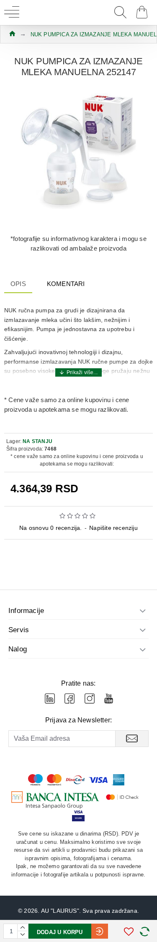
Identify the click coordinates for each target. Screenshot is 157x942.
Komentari (66, 283)
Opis (18, 283)
